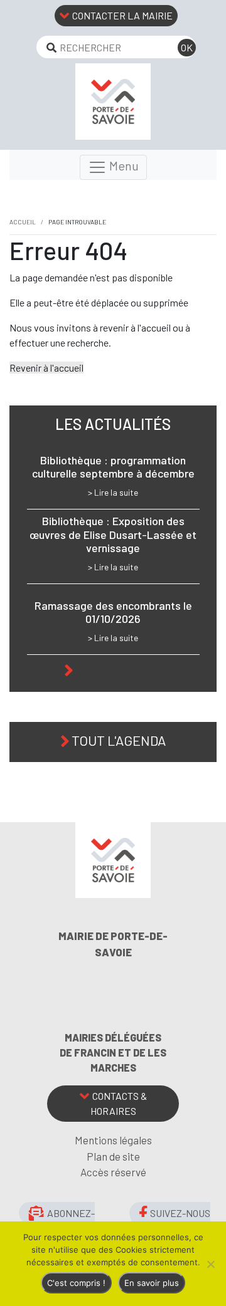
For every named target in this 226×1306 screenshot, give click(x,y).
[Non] (210, 1264)
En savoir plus (151, 1283)
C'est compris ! (76, 1283)
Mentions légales (113, 1140)
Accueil (22, 222)
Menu (123, 165)
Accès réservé (113, 1172)
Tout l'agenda (119, 740)
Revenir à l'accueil (46, 368)
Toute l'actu (119, 669)
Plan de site (113, 1156)
